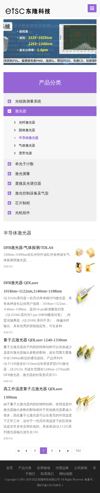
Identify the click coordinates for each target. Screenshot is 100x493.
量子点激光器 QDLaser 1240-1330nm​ (35, 340)
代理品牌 (63, 468)
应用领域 (44, 468)
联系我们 (48, 474)
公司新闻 (81, 468)
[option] (50, 42)
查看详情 (8, 266)
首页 (10, 468)
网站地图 (65, 474)
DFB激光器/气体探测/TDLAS (28, 247)
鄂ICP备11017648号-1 (50, 485)
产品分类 (25, 468)
